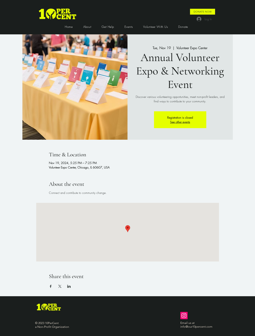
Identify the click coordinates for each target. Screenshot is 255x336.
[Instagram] (184, 315)
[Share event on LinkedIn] (69, 286)
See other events (180, 122)
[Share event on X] (60, 286)
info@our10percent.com (196, 326)
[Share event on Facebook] (50, 286)
